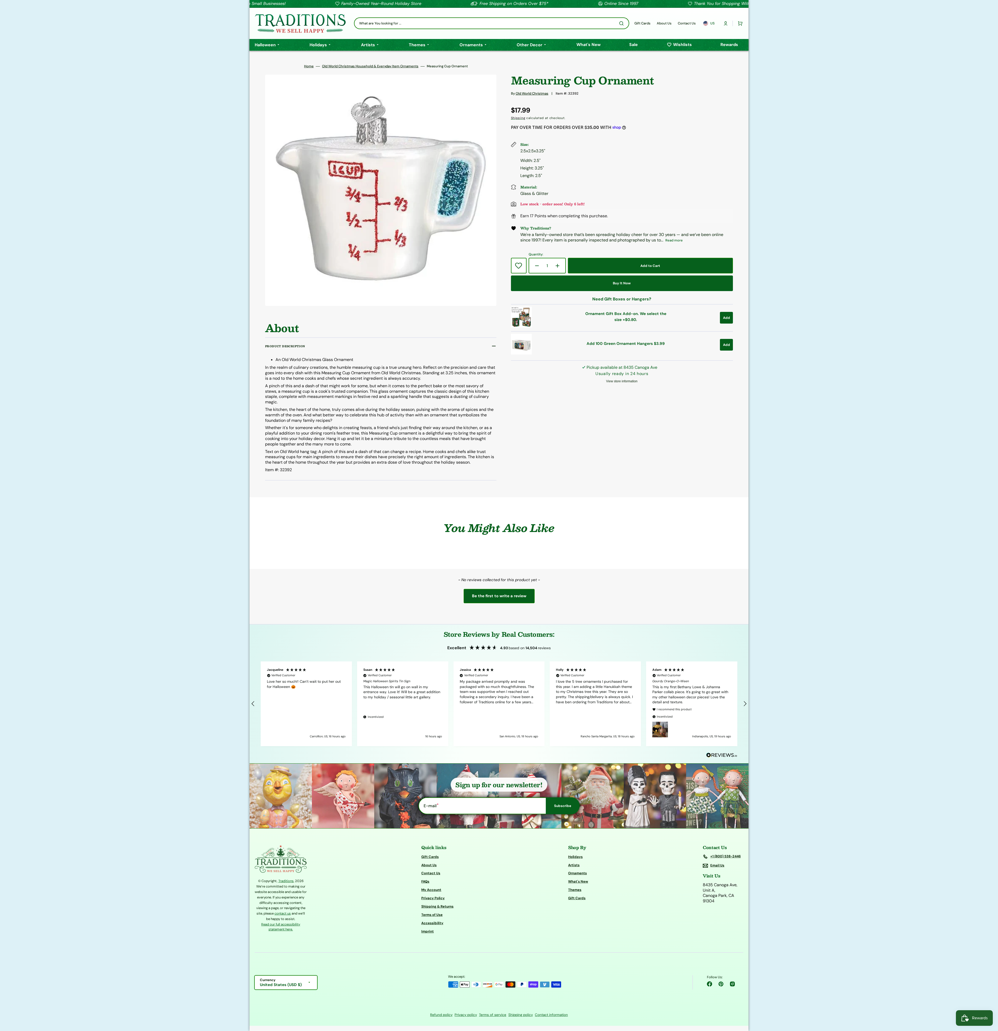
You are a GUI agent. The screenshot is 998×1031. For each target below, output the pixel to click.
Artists (574, 865)
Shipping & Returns (437, 906)
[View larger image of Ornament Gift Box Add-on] (521, 326)
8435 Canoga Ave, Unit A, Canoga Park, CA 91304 (720, 893)
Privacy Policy (433, 898)
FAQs (425, 881)
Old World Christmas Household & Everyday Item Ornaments (370, 66)
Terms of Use (432, 914)
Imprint (427, 931)
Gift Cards (430, 857)
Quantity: (536, 254)
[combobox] (491, 23)
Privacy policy (466, 1015)
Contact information (551, 1015)
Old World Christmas (532, 93)
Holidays (575, 857)
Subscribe (562, 806)
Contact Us (430, 873)
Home (309, 66)
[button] (725, 23)
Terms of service (492, 1015)
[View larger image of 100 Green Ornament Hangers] (521, 353)
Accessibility (432, 923)
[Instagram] (732, 984)
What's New (578, 881)
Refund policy (441, 1015)
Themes (574, 890)
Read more (674, 240)
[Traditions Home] (300, 23)
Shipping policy (520, 1015)
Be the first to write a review (499, 596)
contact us (282, 913)
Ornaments (577, 873)
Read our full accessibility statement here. (280, 927)
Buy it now (622, 283)
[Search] (622, 23)
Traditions (286, 881)
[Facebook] (709, 984)
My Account (431, 890)
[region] (499, 703)
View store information (622, 381)
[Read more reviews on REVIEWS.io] (721, 755)
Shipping (518, 118)
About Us (429, 865)
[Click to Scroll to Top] (988, 1001)
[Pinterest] (721, 984)
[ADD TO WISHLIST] (519, 265)
